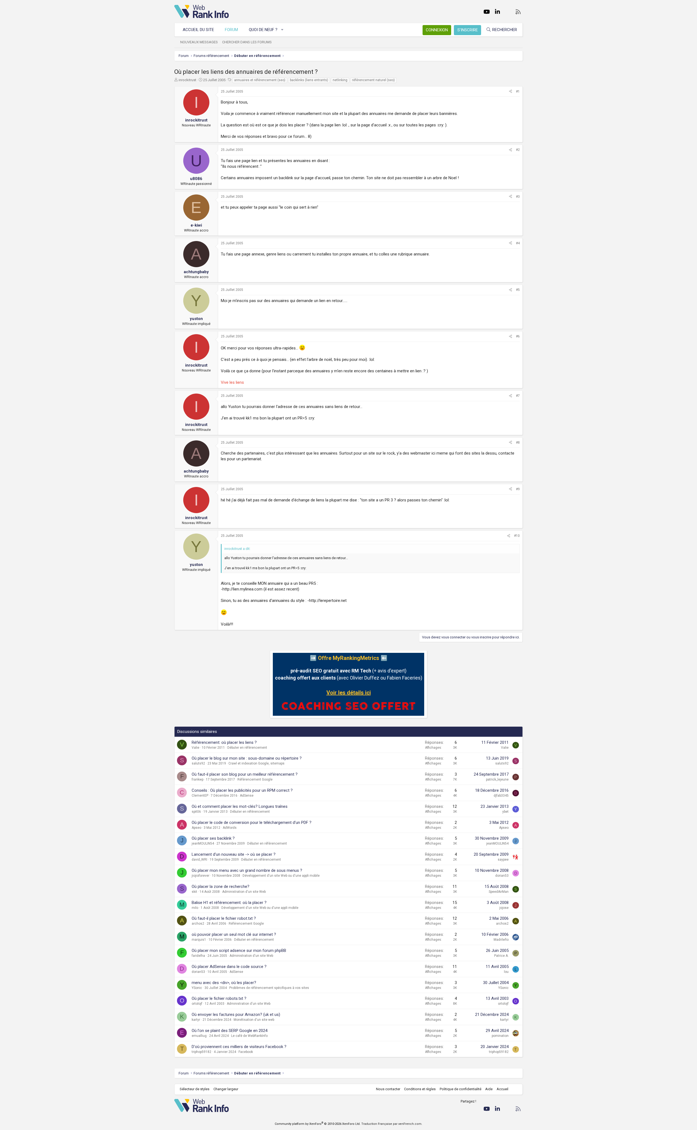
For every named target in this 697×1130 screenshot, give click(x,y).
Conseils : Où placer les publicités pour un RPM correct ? (242, 790)
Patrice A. (501, 956)
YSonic (197, 988)
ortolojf (197, 1004)
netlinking (340, 80)
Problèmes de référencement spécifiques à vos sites (269, 988)
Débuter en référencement (247, 748)
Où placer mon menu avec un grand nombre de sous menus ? (247, 870)
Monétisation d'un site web (254, 1020)
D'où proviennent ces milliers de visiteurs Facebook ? (239, 1046)
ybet (505, 812)
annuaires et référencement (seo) (259, 80)
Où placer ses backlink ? (213, 838)
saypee (503, 859)
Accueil (502, 1089)
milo (195, 908)
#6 (518, 336)
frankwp (197, 779)
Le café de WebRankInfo (249, 1036)
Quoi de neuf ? (263, 29)
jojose (504, 908)
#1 (518, 91)
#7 (518, 396)
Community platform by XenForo (317, 1124)
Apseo (196, 828)
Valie (195, 748)
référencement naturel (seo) (373, 80)
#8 (518, 442)
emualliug (199, 1036)
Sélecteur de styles (194, 1089)
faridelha (198, 956)
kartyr (196, 1020)
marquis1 (199, 940)
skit (194, 892)
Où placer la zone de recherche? (220, 886)
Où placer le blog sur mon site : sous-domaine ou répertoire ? (247, 758)
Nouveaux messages (199, 42)
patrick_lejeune (497, 779)
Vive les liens (232, 382)
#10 (517, 536)
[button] (282, 29)
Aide (489, 1089)
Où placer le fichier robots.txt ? (219, 998)
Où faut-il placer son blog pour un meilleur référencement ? (245, 774)
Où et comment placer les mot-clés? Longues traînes (240, 806)
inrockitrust (187, 80)
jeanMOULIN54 (203, 843)
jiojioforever (200, 876)
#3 (518, 197)
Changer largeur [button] (225, 1089)
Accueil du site (198, 29)
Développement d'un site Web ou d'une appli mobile (281, 876)
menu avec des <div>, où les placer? (224, 982)
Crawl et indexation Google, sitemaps (256, 763)
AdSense (246, 795)
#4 (518, 243)
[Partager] (510, 92)
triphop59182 (201, 1052)
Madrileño (501, 940)
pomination (500, 1036)
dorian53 (502, 876)
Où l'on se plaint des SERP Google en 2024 (229, 1030)
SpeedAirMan (499, 892)
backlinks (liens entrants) (309, 80)
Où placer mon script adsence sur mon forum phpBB (239, 950)
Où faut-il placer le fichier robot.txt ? (224, 918)
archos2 (198, 923)
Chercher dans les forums (247, 42)
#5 (518, 290)
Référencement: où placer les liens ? (224, 742)
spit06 (196, 812)
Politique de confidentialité (460, 1089)
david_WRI (199, 859)
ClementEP (200, 795)
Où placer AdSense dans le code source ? (229, 966)
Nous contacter (388, 1089)
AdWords (230, 828)
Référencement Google (255, 779)
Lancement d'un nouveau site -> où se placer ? (234, 854)
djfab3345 (501, 795)
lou (506, 972)
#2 (518, 150)
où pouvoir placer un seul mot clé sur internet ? (234, 934)
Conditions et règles (420, 1089)
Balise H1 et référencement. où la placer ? (229, 902)
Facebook (246, 1052)
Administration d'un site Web (244, 892)
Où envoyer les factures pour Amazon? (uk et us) (236, 1014)
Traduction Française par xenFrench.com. (391, 1124)
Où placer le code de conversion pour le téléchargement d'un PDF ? (251, 822)
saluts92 (198, 763)
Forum (231, 29)
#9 (518, 489)
